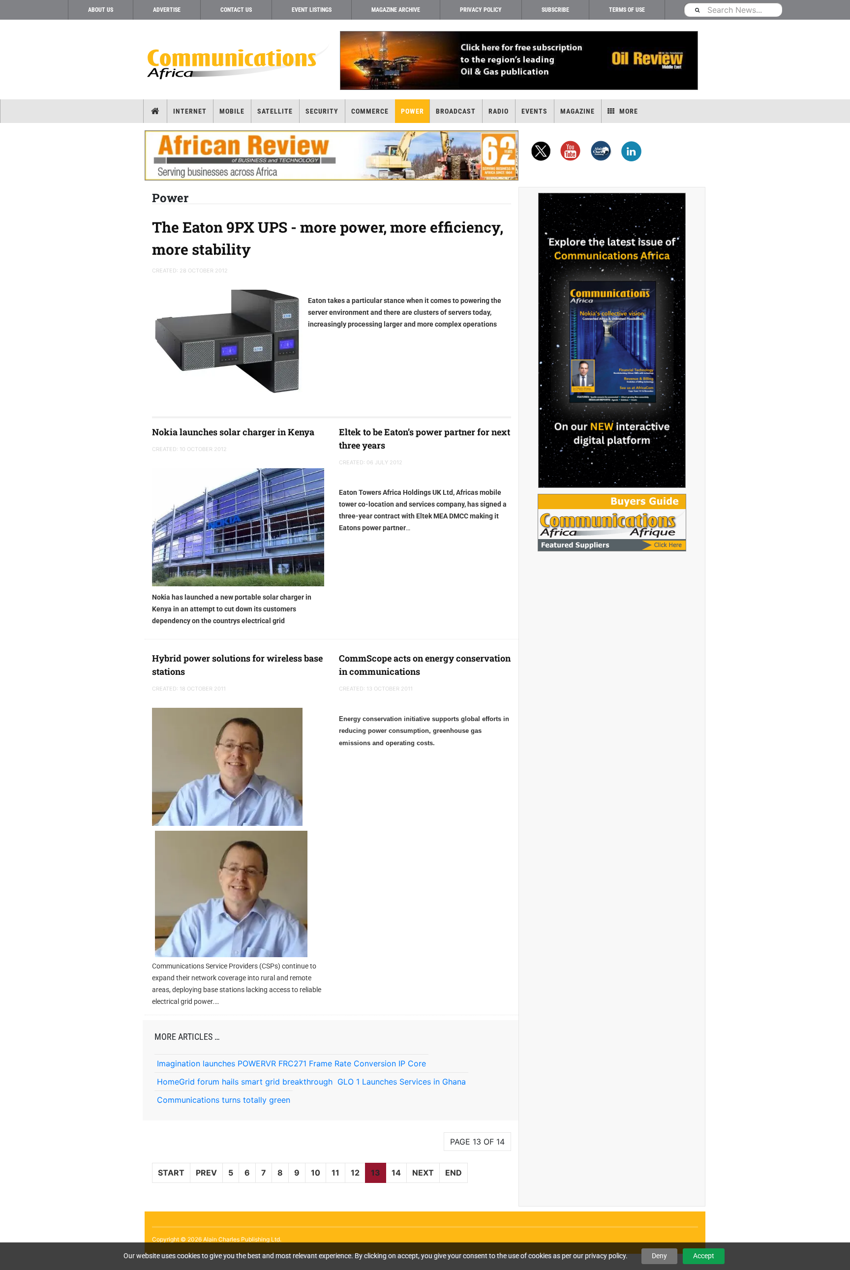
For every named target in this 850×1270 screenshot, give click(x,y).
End (453, 1173)
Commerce (370, 111)
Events (534, 111)
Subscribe (555, 9)
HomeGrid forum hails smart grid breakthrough (245, 1082)
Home (155, 111)
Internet (190, 111)
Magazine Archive (395, 9)
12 (355, 1173)
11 (335, 1173)
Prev (206, 1173)
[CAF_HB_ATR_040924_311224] (331, 155)
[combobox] (733, 9)
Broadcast (456, 111)
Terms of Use (627, 9)
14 (396, 1173)
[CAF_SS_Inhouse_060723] (612, 340)
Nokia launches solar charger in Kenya (233, 432)
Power (412, 111)
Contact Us (236, 9)
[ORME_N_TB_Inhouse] (518, 60)
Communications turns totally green (223, 1100)
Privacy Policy (481, 9)
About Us (100, 9)
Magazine (577, 111)
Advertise (167, 9)
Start (171, 1173)
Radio (498, 111)
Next (423, 1173)
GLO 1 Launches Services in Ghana (401, 1082)
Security (321, 111)
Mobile (231, 111)
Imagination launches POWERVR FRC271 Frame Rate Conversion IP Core (291, 1063)
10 (315, 1173)
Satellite (275, 111)
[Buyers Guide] (612, 522)
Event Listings (312, 9)
